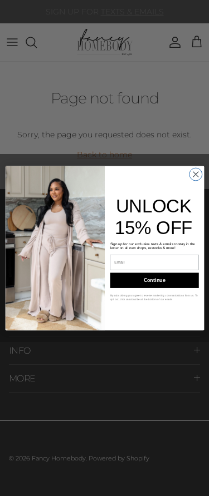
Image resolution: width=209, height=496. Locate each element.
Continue (154, 280)
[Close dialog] (195, 174)
